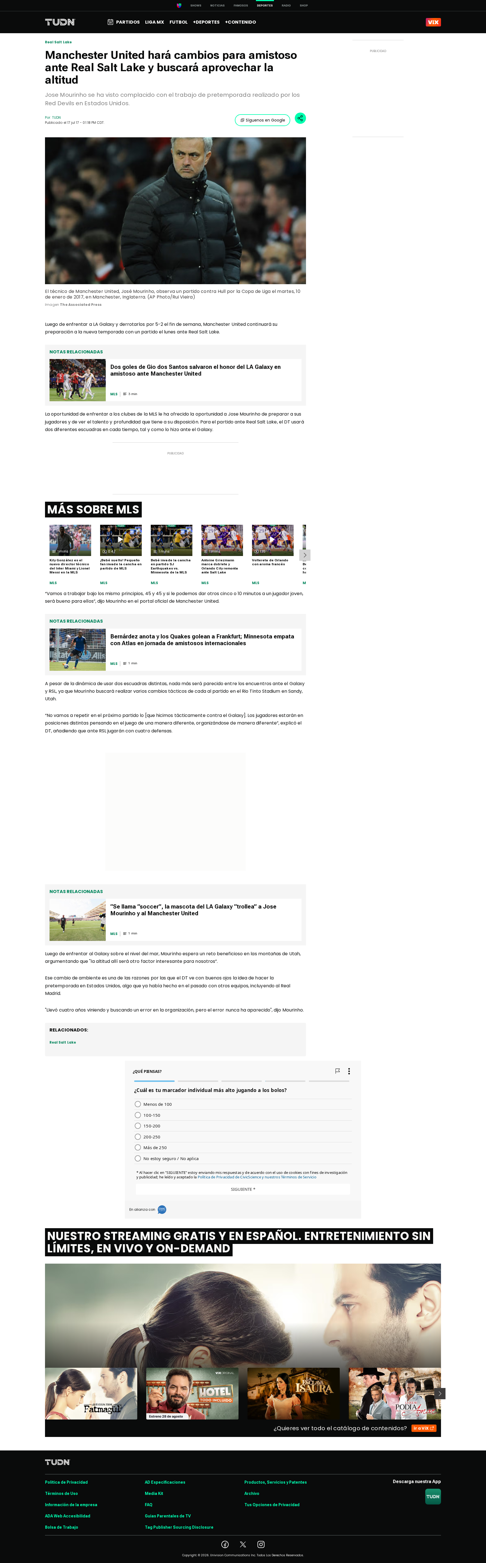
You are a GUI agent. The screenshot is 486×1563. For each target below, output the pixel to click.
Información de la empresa (71, 1505)
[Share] (300, 118)
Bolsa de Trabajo (61, 1527)
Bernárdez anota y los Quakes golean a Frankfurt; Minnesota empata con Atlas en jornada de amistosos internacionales (202, 640)
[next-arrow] (304, 555)
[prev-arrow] (41, 1393)
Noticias (217, 5)
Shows (195, 5)
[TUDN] (60, 22)
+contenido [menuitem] (240, 22)
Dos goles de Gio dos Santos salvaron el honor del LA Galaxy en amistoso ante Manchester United (195, 370)
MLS (53, 583)
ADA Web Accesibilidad (67, 1516)
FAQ (148, 1505)
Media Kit (154, 1493)
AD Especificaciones (165, 1482)
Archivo (251, 1493)
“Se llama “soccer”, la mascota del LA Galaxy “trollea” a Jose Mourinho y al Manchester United (193, 910)
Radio (286, 5)
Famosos (241, 5)
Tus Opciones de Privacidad (272, 1505)
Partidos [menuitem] (128, 22)
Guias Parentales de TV (168, 1516)
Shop (304, 5)
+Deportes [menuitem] (206, 22)
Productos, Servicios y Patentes (275, 1482)
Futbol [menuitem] (179, 22)
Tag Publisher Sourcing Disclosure (179, 1527)
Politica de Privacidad (66, 1482)
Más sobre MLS (93, 509)
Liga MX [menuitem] (154, 22)
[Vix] (433, 22)
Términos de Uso (61, 1493)
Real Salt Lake (58, 42)
